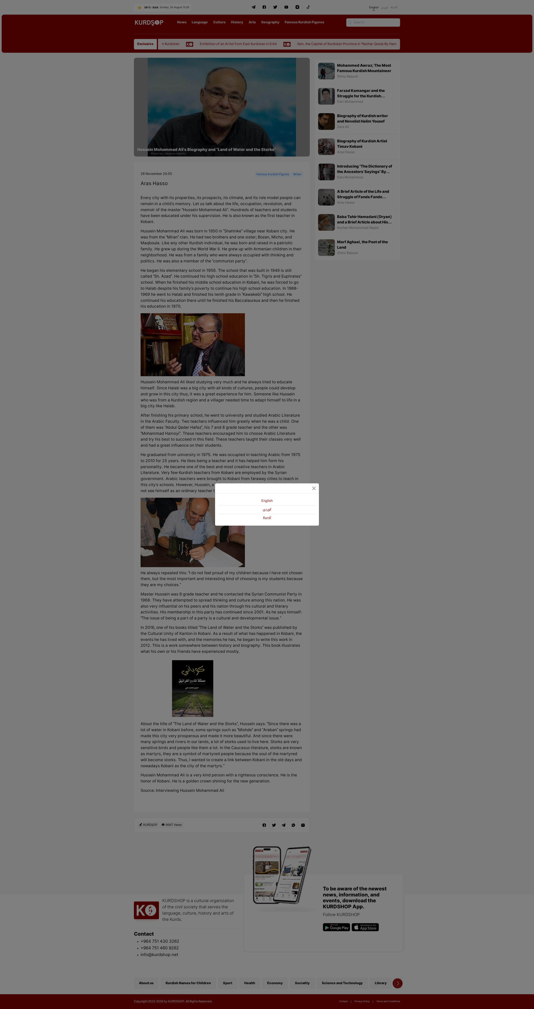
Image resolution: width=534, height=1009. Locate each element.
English (267, 501)
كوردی (267, 510)
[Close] (314, 488)
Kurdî (267, 518)
